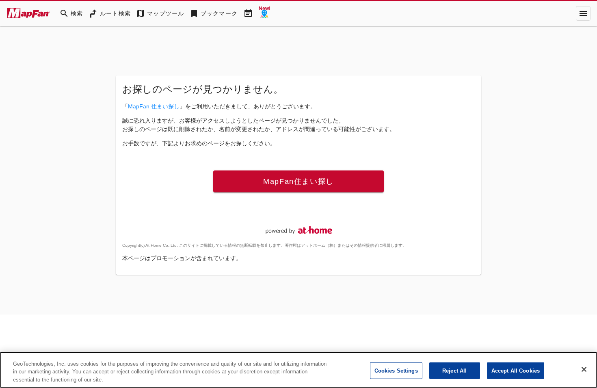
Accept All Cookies (515, 370)
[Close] (584, 369)
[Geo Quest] (264, 13)
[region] (298, 370)
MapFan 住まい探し (154, 106)
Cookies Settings (396, 370)
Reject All (454, 370)
